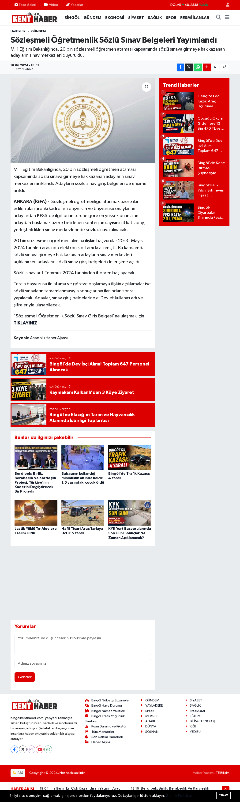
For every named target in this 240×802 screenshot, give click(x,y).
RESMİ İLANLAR (194, 18)
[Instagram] (31, 749)
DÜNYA (150, 726)
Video (53, 5)
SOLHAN (151, 732)
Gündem (38, 31)
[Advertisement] (96, 583)
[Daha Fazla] (207, 67)
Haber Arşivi (100, 742)
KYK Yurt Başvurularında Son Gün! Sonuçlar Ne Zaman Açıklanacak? (129, 533)
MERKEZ (151, 716)
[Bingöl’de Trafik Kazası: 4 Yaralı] (129, 457)
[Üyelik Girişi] (225, 5)
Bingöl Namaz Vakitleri (108, 711)
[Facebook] (14, 749)
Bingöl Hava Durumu (106, 705)
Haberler (18, 31)
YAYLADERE (154, 705)
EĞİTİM (195, 716)
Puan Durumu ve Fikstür (109, 726)
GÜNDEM (92, 18)
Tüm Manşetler (102, 732)
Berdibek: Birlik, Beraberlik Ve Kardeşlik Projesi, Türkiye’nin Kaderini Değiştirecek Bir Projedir (35, 482)
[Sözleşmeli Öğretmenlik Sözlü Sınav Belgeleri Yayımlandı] (83, 120)
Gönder (25, 677)
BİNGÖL (72, 18)
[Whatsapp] (48, 749)
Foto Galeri (27, 5)
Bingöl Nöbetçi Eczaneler (110, 700)
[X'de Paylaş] (189, 67)
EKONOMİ (114, 18)
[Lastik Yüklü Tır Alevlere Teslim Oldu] (36, 513)
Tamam (223, 795)
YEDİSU (195, 732)
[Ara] (218, 18)
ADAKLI (150, 721)
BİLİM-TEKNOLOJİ (202, 721)
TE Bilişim (222, 773)
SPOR (171, 18)
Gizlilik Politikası (179, 796)
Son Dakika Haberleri (107, 737)
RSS (20, 773)
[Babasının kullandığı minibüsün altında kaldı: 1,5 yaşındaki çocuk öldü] (82, 457)
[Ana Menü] (227, 18)
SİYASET (136, 18)
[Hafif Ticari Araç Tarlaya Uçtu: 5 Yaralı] (82, 513)
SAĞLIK (155, 18)
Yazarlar (77, 5)
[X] (23, 749)
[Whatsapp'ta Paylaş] (198, 67)
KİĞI (193, 726)
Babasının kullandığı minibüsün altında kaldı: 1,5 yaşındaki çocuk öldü (82, 478)
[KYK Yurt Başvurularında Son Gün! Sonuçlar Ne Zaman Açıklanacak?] (129, 513)
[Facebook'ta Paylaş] (180, 67)
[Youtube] (40, 749)
